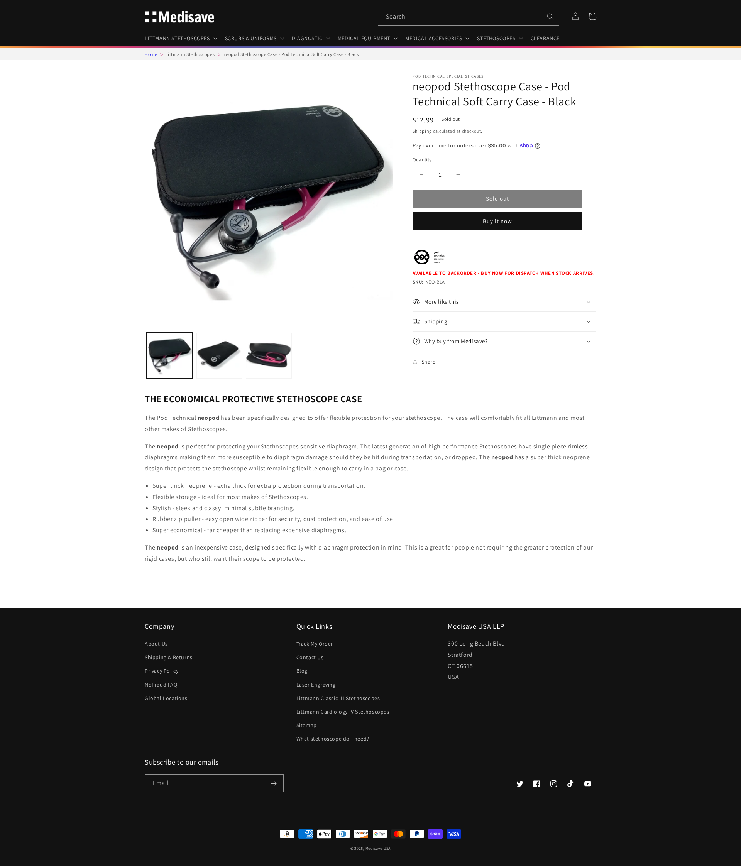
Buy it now (497, 221)
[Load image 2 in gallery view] (219, 356)
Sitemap (306, 725)
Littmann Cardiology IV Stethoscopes (342, 711)
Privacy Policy (161, 670)
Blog (302, 670)
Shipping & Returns (169, 657)
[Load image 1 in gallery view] (170, 356)
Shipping (422, 131)
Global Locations (166, 698)
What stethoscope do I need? (332, 738)
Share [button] (428, 361)
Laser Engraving (316, 684)
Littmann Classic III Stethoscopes (338, 698)
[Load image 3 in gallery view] (269, 356)
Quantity (422, 159)
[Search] (550, 16)
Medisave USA (378, 848)
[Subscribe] (273, 783)
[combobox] (468, 16)
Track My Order (314, 643)
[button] (180, 38)
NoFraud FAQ (161, 684)
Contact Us (310, 657)
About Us (156, 643)
